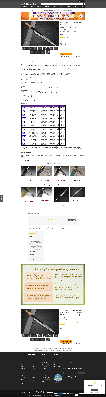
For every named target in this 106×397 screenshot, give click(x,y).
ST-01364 (24, 140)
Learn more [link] (60, 395)
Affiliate (54, 362)
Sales (54, 6)
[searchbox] (31, 228)
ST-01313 (24, 114)
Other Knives (44, 381)
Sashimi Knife (45, 358)
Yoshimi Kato (23, 373)
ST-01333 (24, 119)
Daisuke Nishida (34, 362)
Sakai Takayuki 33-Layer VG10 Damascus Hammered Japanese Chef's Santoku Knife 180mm (61, 177)
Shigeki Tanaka (24, 370)
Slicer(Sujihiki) (45, 362)
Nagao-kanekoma (24, 383)
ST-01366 (24, 143)
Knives (32, 6)
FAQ (53, 368)
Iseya (22, 358)
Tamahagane (34, 385)
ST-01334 (24, 121)
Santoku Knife (45, 360)
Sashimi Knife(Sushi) (73, 31)
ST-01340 (24, 129)
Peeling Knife (45, 370)
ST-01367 (24, 144)
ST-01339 (24, 128)
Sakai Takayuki (64, 31)
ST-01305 (24, 110)
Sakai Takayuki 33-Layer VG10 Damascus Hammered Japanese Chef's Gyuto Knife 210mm (28, 177)
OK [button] (76, 395)
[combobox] (43, 228)
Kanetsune (23, 362)
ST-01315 (24, 117)
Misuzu (33, 377)
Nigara (32, 379)
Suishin (33, 381)
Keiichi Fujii (23, 379)
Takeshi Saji (23, 371)
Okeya (22, 381)
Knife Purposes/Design (57, 357)
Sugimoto (33, 373)
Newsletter (55, 360)
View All (33, 386)
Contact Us (43, 391)
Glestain (22, 364)
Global (32, 375)
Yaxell (22, 360)
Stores (61, 6)
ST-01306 (24, 111)
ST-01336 (24, 124)
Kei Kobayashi (34, 358)
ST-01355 (24, 135)
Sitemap (54, 370)
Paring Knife (44, 368)
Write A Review (72, 220)
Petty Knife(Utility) (46, 366)
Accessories (39, 6)
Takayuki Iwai (34, 383)
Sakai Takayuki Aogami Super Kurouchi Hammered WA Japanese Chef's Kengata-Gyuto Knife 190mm (77, 177)
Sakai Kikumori (34, 370)
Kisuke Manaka (34, 360)
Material (46, 6)
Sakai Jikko (33, 368)
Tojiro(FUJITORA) (24, 386)
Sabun (32, 366)
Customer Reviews (56, 366)
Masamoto (23, 366)
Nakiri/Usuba (45, 375)
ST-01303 (24, 107)
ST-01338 (24, 126)
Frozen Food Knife (46, 379)
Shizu (32, 364)
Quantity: (61, 49)
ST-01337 (24, 125)
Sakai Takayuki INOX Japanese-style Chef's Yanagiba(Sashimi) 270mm (77, 198)
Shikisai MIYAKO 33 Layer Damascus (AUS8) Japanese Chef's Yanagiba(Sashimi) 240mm (45, 198)
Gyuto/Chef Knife (45, 357)
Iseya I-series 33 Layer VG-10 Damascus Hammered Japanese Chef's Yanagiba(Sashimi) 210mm (28, 198)
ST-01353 (24, 132)
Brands (24, 6)
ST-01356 (24, 136)
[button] (1, 198)
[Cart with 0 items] (82, 6)
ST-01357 (24, 137)
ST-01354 (24, 133)
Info (75, 6)
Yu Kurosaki (23, 375)
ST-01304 (24, 108)
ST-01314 (24, 115)
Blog (54, 364)
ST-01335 (24, 122)
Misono (33, 357)
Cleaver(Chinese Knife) (47, 377)
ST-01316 (24, 118)
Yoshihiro (23, 377)
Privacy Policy (38, 391)
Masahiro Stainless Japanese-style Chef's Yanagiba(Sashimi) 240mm (61, 203)
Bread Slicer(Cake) (46, 364)
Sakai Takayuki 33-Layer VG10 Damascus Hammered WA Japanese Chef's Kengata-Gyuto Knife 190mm (45, 177)
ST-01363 (24, 139)
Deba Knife (44, 373)
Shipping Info (31, 61)
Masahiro (23, 368)
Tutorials (68, 6)
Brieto (22, 385)
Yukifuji (33, 371)
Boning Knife (45, 371)
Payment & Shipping (57, 358)
